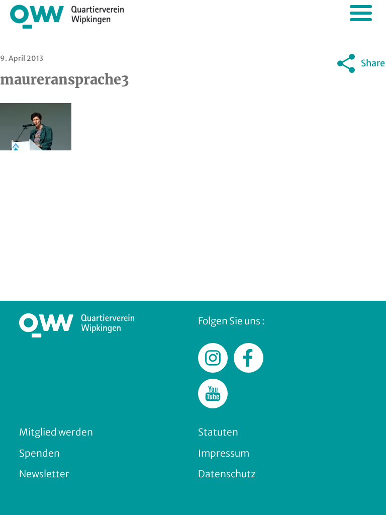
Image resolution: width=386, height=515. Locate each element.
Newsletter (44, 474)
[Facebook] (298, 86)
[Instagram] (348, 86)
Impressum (223, 453)
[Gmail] (272, 86)
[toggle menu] (361, 13)
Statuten (218, 432)
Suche (344, 12)
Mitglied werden (56, 432)
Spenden (39, 453)
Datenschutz (227, 474)
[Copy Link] (373, 86)
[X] (323, 86)
